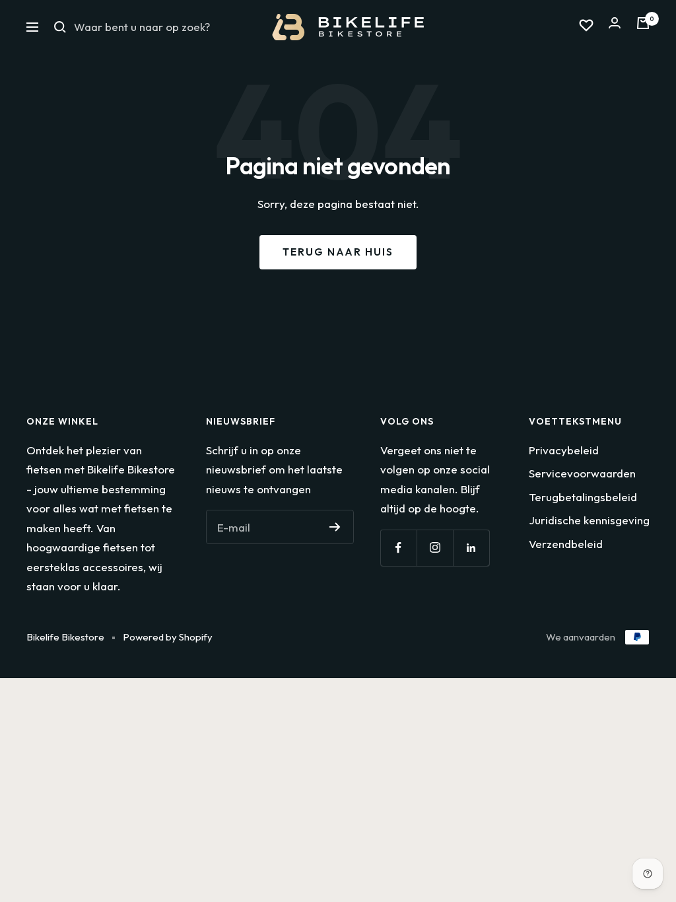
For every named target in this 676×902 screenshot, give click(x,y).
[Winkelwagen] (643, 26)
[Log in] (615, 26)
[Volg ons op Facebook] (398, 548)
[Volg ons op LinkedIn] (471, 548)
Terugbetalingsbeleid (583, 497)
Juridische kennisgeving (589, 520)
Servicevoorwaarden (582, 473)
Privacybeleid (564, 450)
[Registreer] (335, 527)
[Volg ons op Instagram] (435, 548)
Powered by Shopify (168, 637)
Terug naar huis (338, 252)
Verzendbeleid (566, 544)
